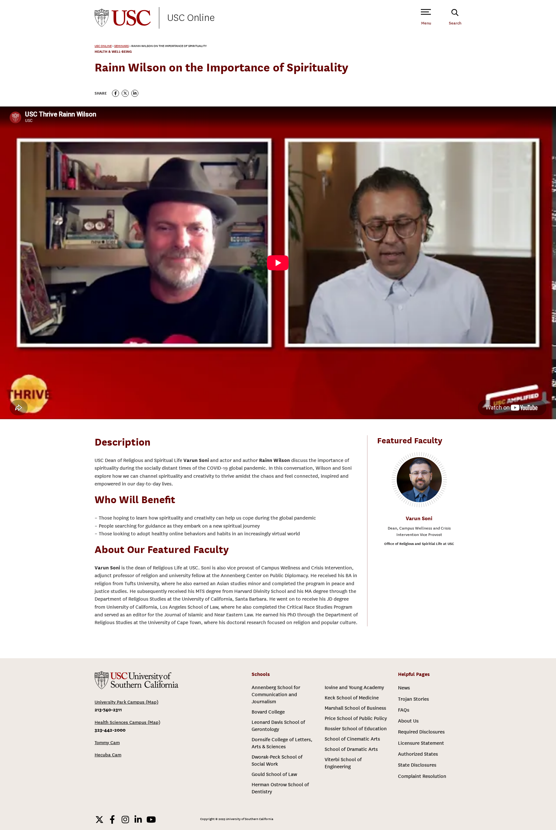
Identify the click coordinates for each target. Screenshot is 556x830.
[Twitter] (99, 819)
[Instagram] (125, 819)
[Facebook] (112, 819)
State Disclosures (417, 765)
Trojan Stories (413, 699)
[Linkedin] (138, 819)
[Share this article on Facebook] (115, 93)
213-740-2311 (108, 709)
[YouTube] (151, 819)
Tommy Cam (107, 742)
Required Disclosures (421, 732)
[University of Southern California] (123, 18)
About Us (408, 721)
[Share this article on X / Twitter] (125, 93)
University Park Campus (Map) (126, 702)
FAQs (403, 710)
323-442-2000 (110, 730)
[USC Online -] (136, 680)
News (404, 688)
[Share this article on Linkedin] (134, 93)
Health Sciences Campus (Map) (127, 722)
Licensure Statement (421, 743)
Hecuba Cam (108, 755)
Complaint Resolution (422, 776)
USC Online (191, 17)
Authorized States (418, 754)
